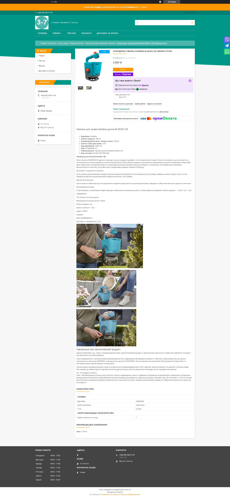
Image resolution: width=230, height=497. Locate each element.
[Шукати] (192, 22)
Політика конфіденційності (130, 494)
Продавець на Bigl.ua (115, 492)
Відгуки (42, 66)
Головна (42, 33)
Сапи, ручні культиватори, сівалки (100, 43)
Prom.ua (128, 490)
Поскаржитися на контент (109, 494)
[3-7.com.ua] (41, 22)
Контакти (86, 33)
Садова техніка (76, 43)
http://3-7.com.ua (47, 127)
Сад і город (63, 43)
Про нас (71, 33)
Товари (56, 33)
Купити (123, 69)
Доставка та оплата (107, 33)
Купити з (118, 74)
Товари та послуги (48, 43)
